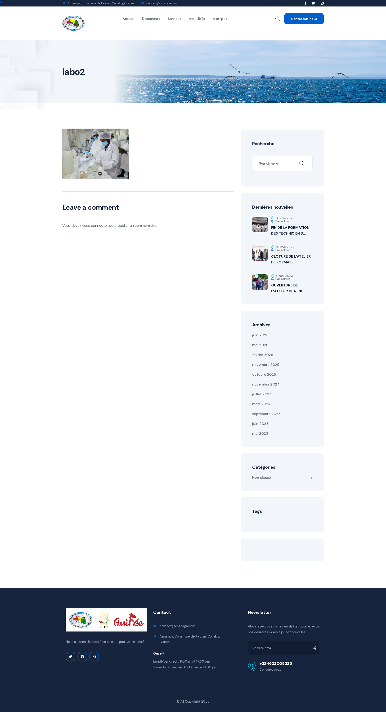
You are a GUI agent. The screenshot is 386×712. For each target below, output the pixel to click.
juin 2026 (260, 335)
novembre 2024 (266, 384)
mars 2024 (261, 404)
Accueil (128, 19)
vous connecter (95, 225)
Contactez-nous (304, 19)
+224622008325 (276, 663)
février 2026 (262, 354)
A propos (220, 19)
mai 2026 (260, 345)
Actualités (197, 19)
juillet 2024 (262, 394)
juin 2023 (260, 423)
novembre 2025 (265, 364)
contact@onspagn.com (162, 3)
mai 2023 (260, 433)
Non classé (261, 477)
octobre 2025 (264, 374)
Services (174, 19)
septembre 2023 (266, 413)
